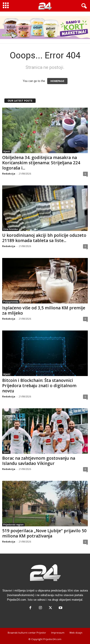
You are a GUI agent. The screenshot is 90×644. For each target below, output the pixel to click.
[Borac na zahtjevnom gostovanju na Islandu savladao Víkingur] (45, 431)
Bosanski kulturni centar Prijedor (27, 632)
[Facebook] (30, 608)
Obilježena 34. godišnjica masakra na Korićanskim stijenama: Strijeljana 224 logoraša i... (41, 163)
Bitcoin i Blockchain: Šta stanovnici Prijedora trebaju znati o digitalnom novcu (39, 386)
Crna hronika (10, 229)
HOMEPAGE (57, 81)
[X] (50, 608)
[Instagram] (40, 608)
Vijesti (6, 151)
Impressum (57, 632)
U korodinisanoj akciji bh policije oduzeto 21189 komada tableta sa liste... (44, 237)
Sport (6, 452)
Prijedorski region (13, 524)
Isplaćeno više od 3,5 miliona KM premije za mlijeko (43, 310)
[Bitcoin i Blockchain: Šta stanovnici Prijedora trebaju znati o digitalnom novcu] (45, 353)
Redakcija (8, 173)
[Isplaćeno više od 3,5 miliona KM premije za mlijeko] (45, 280)
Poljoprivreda (10, 301)
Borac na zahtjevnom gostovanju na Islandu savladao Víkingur (38, 460)
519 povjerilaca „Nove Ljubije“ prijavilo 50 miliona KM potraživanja (44, 533)
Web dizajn (75, 632)
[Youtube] (60, 608)
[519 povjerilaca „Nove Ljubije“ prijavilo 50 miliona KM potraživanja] (45, 503)
